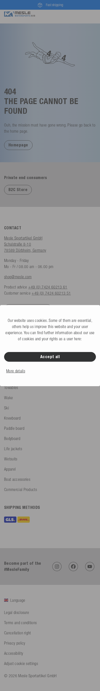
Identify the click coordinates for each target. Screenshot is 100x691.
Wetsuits (10, 459)
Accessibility (13, 653)
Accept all (50, 356)
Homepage (18, 145)
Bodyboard (12, 438)
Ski (6, 408)
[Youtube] (90, 566)
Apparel (10, 469)
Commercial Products (20, 489)
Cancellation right (17, 633)
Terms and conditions (20, 622)
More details (15, 371)
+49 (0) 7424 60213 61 (47, 287)
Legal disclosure (16, 612)
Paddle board (14, 428)
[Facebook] (73, 566)
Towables (11, 387)
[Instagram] (57, 566)
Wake (8, 397)
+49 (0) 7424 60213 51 (51, 293)
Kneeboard (12, 418)
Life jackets (13, 448)
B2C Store (17, 189)
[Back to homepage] (19, 13)
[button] (18, 145)
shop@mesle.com (18, 276)
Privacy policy (14, 643)
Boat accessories (17, 479)
